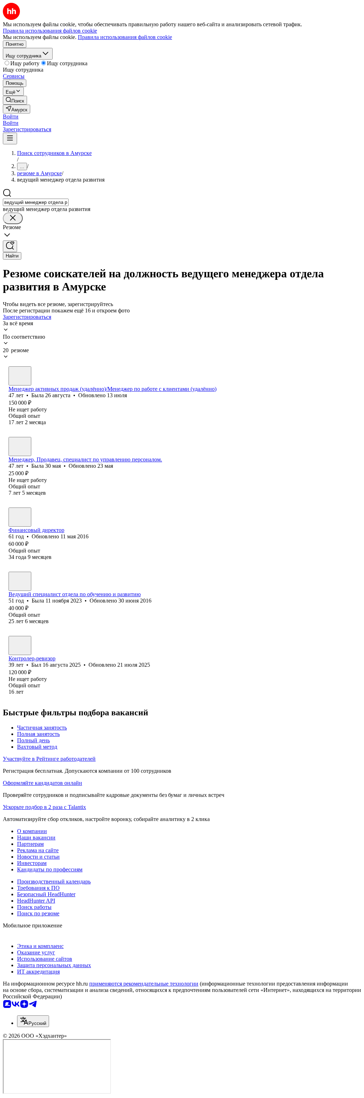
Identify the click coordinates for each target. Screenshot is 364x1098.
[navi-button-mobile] (10, 138)
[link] (15, 100)
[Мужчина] (20, 645)
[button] (10, 116)
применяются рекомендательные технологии (143, 984)
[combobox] (36, 202)
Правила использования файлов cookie (125, 37)
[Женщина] (20, 376)
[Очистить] (13, 218)
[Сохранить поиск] (10, 246)
